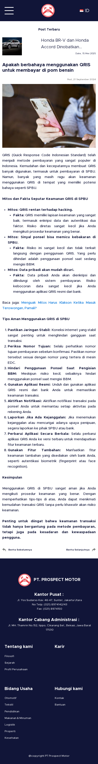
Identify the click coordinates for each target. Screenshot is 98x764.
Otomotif (10, 698)
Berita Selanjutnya (78, 550)
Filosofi (9, 656)
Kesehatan (12, 737)
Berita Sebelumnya (20, 550)
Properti (10, 731)
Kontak (59, 698)
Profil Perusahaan (16, 669)
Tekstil (9, 704)
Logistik (10, 724)
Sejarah (10, 662)
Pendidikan (12, 711)
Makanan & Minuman (18, 718)
